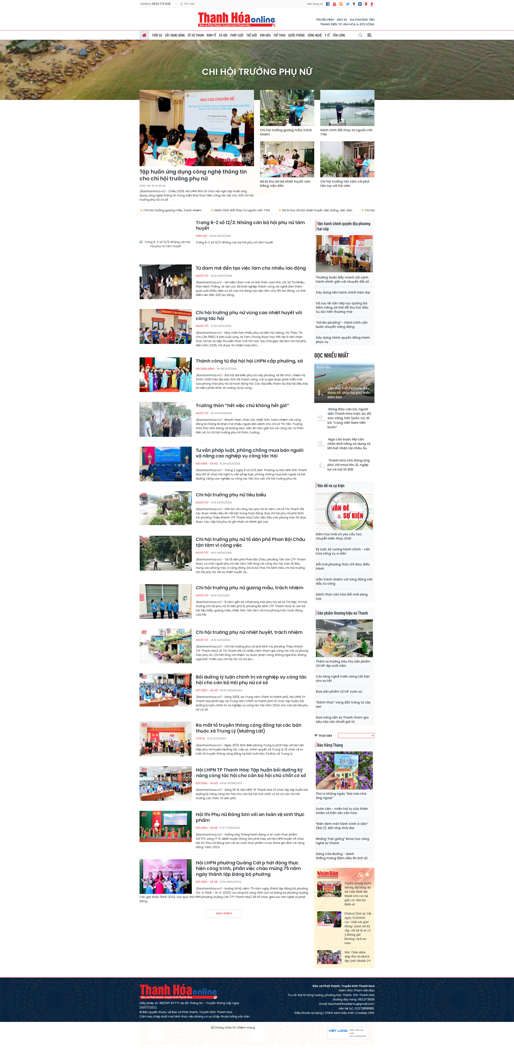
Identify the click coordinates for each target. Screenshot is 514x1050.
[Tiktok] (354, 4)
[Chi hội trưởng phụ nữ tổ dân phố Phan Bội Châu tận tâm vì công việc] (166, 553)
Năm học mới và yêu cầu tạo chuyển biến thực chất (339, 536)
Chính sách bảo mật (339, 1013)
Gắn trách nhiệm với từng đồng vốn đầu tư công (344, 581)
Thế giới (251, 35)
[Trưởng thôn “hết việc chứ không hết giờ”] (166, 419)
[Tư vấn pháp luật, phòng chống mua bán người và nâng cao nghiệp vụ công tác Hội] (166, 464)
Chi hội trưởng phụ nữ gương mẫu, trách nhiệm (249, 588)
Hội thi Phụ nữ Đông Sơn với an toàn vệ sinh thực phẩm (250, 817)
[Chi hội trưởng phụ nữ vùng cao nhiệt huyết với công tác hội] (166, 326)
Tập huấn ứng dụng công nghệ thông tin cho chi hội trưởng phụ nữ (193, 175)
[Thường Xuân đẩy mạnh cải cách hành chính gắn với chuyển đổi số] (344, 254)
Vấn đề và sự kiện (331, 485)
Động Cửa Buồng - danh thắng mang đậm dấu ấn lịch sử (341, 856)
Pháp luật (237, 35)
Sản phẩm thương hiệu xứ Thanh (342, 612)
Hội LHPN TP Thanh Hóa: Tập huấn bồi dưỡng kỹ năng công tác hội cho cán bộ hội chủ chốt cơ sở (251, 773)
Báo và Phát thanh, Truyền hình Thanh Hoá (179, 991)
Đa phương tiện (362, 19)
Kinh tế (211, 35)
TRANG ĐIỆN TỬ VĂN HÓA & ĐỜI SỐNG (347, 24)
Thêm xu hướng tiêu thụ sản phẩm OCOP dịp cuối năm (343, 663)
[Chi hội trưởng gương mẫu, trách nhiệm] (287, 108)
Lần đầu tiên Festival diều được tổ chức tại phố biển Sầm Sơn (348, 393)
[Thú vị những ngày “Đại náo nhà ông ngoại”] (344, 770)
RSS (372, 1013)
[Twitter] (348, 4)
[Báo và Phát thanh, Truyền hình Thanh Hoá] (237, 19)
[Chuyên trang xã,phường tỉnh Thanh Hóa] (366, 4)
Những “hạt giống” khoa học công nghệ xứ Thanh (342, 841)
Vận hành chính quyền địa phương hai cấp (343, 226)
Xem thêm (224, 913)
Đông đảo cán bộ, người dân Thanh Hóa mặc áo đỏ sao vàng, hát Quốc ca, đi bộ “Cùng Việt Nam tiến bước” (349, 418)
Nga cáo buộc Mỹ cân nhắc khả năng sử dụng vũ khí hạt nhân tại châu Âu (348, 444)
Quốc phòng (296, 35)
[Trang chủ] (144, 35)
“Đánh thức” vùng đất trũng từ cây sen (343, 704)
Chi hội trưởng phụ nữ (257, 72)
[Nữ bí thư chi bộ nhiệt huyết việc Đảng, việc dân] (287, 159)
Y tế (327, 35)
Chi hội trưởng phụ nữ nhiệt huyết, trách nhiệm (249, 632)
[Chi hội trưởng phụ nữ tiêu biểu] (166, 508)
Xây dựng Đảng (175, 35)
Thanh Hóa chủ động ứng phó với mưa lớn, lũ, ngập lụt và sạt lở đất (348, 465)
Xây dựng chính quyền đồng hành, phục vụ (343, 339)
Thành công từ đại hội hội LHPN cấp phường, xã (249, 361)
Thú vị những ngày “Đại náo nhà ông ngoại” (341, 796)
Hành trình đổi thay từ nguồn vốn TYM (346, 132)
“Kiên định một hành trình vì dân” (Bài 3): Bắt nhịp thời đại (342, 826)
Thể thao (279, 35)
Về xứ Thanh (196, 35)
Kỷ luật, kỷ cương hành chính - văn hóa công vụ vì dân (343, 551)
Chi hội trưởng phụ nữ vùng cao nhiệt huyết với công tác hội (249, 315)
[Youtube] (334, 4)
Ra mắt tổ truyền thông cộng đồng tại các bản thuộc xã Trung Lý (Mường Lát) (248, 728)
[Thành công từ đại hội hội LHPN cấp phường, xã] (166, 374)
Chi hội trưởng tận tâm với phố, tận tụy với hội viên (345, 183)
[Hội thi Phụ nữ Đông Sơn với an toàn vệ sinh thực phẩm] (166, 828)
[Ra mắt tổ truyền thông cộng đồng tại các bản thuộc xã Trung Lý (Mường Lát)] (166, 739)
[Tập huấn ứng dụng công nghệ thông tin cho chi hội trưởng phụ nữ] (197, 128)
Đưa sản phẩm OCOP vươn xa (339, 691)
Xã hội (223, 35)
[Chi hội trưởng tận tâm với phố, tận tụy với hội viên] (347, 159)
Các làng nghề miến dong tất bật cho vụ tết (343, 678)
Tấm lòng (339, 35)
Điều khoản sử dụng (308, 1013)
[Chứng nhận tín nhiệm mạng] (233, 1027)
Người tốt (202, 275)
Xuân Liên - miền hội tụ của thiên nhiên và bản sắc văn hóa (342, 811)
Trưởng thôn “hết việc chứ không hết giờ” (242, 406)
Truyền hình (325, 19)
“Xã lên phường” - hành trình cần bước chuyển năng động (342, 324)
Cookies (361, 1013)
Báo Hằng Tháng (330, 744)
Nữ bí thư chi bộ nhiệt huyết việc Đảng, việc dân (285, 183)
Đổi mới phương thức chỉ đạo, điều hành (343, 566)
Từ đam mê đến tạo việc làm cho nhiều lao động (251, 268)
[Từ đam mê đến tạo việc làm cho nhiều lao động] (166, 281)
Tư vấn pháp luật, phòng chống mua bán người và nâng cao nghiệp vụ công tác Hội (249, 453)
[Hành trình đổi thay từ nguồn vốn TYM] (347, 108)
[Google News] (341, 4)
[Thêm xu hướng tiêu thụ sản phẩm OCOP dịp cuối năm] (344, 638)
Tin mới (188, 4)
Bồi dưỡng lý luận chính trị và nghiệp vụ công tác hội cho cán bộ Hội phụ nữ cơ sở (251, 680)
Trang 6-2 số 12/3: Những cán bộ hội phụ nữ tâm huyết (250, 225)
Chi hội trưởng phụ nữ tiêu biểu (231, 495)
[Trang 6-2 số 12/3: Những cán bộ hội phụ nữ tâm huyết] (166, 237)
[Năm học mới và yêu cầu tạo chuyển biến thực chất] (344, 511)
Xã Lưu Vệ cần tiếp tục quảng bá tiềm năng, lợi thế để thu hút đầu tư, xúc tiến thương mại (342, 307)
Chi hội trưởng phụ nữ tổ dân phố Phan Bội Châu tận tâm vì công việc (250, 542)
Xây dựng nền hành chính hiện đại (343, 292)
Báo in (342, 19)
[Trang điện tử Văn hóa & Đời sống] (360, 4)
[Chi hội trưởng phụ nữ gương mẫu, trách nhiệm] (166, 601)
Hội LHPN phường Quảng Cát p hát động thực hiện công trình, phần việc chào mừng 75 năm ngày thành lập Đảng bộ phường (248, 868)
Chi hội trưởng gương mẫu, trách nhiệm (286, 132)
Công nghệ (315, 35)
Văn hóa (265, 35)
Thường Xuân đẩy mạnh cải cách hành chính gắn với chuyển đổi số (342, 279)
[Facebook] (327, 4)
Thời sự (157, 35)
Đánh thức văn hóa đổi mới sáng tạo (342, 596)
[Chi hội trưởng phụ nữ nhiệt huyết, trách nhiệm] (166, 646)
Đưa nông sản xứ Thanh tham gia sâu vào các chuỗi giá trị (342, 719)
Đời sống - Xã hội (207, 463)
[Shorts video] (371, 4)
